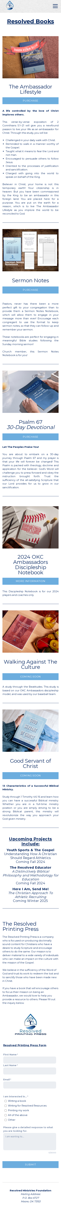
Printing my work (18, 1110)
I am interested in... (15, 1096)
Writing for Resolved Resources (27, 1105)
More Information (30, 581)
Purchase (30, 100)
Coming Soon (30, 676)
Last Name (9, 1065)
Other (11, 1119)
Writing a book (17, 1100)
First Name (10, 1054)
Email (6, 1079)
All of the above (17, 1115)
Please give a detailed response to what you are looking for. (28, 1129)
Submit (30, 1164)
